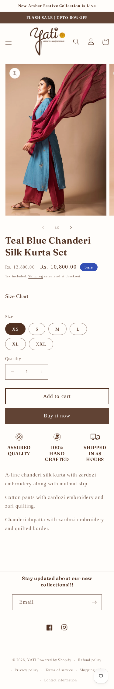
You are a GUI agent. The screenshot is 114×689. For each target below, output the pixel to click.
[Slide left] (43, 227)
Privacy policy (27, 670)
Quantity (13, 358)
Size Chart (16, 296)
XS (15, 329)
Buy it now (57, 416)
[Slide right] (71, 227)
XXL (41, 343)
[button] (8, 41)
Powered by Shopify (54, 660)
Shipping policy (93, 670)
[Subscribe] (94, 602)
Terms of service (59, 670)
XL (15, 343)
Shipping (35, 276)
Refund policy (90, 660)
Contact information (60, 680)
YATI (31, 660)
